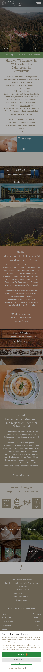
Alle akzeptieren (20, 654)
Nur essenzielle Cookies (22, 659)
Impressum (31, 668)
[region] (21, 644)
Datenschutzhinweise (15, 668)
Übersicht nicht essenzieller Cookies (21, 664)
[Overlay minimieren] (40, 634)
